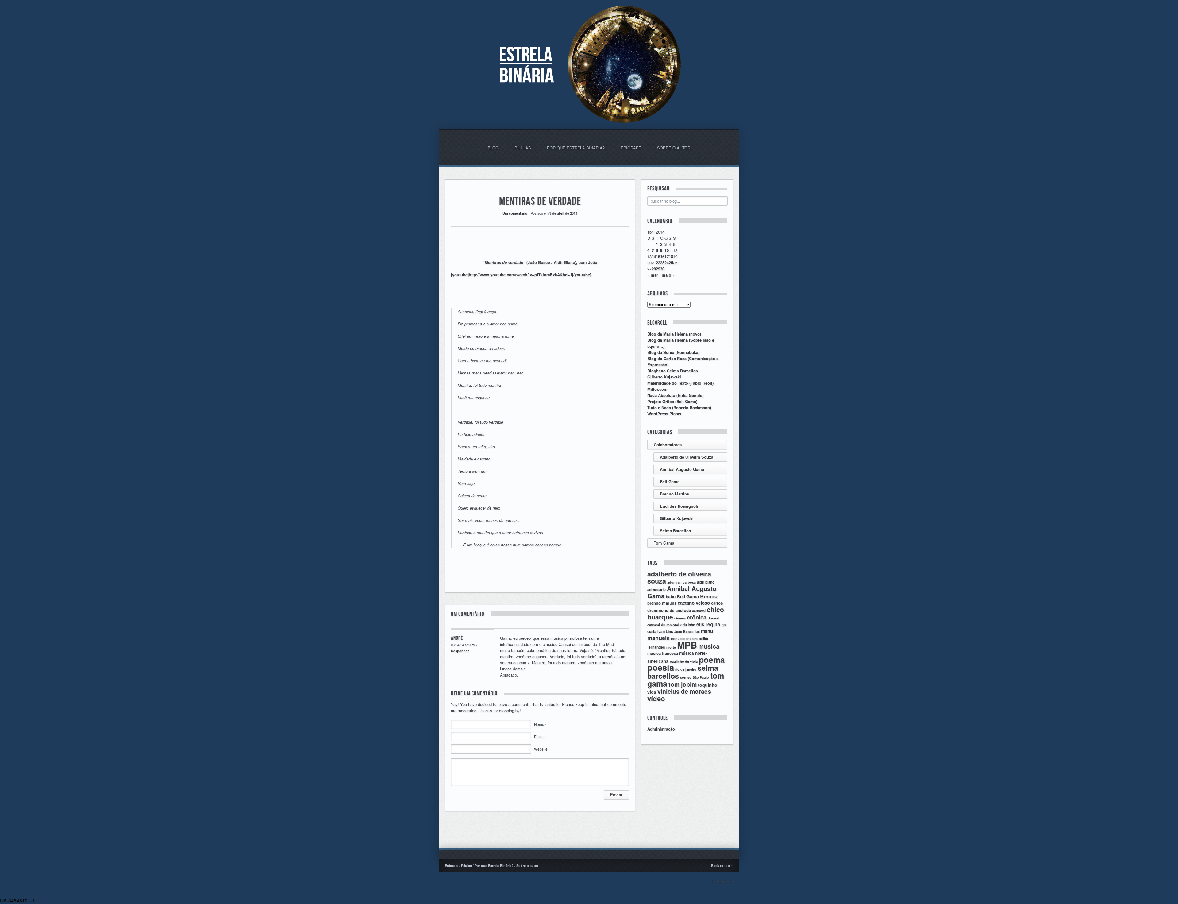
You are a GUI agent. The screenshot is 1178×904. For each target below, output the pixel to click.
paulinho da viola (684, 661)
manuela (658, 638)
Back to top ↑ (722, 865)
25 (671, 263)
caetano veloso (694, 602)
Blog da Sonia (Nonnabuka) (673, 352)
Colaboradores (668, 445)
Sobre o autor (673, 148)
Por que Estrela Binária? (576, 148)
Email (540, 736)
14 (654, 256)
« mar (652, 275)
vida (651, 692)
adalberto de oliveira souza (679, 577)
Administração (661, 729)
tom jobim (682, 684)
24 (666, 263)
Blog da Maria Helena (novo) (674, 334)
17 (666, 256)
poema (712, 659)
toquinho (707, 685)
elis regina (708, 624)
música (708, 646)
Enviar (616, 795)
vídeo (656, 698)
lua (697, 631)
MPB (687, 644)
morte (671, 647)
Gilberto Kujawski (664, 377)
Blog (493, 148)
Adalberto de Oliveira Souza (686, 457)
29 (658, 269)
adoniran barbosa (681, 582)
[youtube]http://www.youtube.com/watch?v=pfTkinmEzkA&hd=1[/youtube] (521, 274)
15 (658, 256)
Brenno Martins (674, 494)
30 (662, 269)
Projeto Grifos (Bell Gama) (672, 401)
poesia (660, 667)
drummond (670, 624)
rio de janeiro (685, 669)
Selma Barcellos (675, 530)
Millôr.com (657, 389)
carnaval (699, 610)
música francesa (662, 653)
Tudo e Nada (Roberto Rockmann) (679, 407)
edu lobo (687, 624)
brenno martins (661, 603)
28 (654, 269)
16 (662, 256)
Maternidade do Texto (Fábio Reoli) (680, 383)
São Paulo (701, 677)
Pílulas (522, 148)
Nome (540, 724)
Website (541, 748)
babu (671, 596)
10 (666, 250)
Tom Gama (664, 543)
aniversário (656, 589)
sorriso (685, 677)
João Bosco (684, 631)
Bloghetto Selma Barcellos (672, 371)
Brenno (709, 596)
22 (658, 263)
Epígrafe (631, 148)
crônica (696, 617)
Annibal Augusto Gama (682, 469)
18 (671, 256)
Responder (460, 651)
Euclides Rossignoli (679, 506)
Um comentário (514, 213)
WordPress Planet (664, 414)
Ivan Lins (665, 631)
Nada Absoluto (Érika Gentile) (675, 395)
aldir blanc (705, 582)
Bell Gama (669, 481)
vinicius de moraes (684, 691)
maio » (668, 275)
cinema (680, 618)
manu (707, 631)
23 (662, 263)
